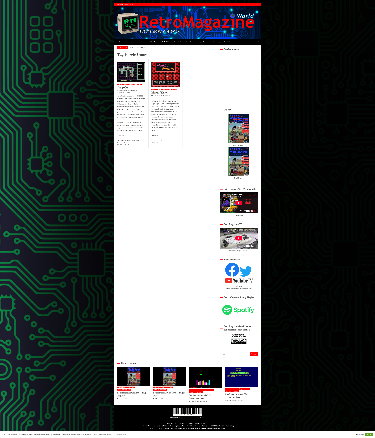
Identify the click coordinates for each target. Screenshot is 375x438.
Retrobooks (178, 42)
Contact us (228, 42)
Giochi (125, 84)
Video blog (216, 42)
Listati (199, 390)
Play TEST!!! (238, 216)
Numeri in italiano (167, 387)
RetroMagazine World (132, 42)
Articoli (188, 42)
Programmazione (208, 390)
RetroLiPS (165, 42)
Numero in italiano (239, 145)
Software (140, 84)
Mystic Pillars (159, 92)
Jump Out (123, 87)
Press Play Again (152, 42)
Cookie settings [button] (359, 435)
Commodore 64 (123, 140)
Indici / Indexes (202, 42)
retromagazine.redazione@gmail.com (239, 289)
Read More (120, 136)
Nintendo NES (174, 140)
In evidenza (132, 84)
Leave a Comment (124, 144)
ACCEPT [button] (368, 434)
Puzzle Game (121, 142)
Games (130, 140)
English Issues (122, 387)
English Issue (238, 178)
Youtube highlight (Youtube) (238, 251)
